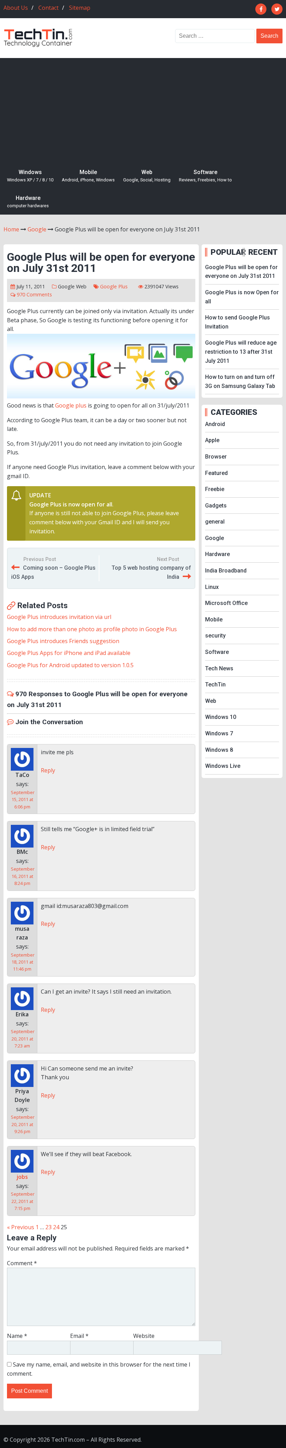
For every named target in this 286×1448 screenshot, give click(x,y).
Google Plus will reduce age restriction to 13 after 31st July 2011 (241, 351)
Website (144, 1336)
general (215, 521)
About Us (15, 8)
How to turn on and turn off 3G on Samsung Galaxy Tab (240, 381)
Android (215, 424)
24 (56, 1227)
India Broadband (226, 570)
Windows (30, 176)
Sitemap (79, 8)
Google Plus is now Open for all (242, 297)
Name (17, 1336)
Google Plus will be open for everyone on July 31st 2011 (241, 272)
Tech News (219, 668)
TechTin (215, 684)
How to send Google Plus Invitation (237, 322)
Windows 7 (219, 733)
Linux (212, 587)
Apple (212, 440)
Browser (216, 456)
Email (79, 1336)
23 (48, 1227)
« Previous (20, 1227)
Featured (216, 473)
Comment (22, 1263)
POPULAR (226, 252)
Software (205, 176)
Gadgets (216, 505)
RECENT (263, 252)
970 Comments (34, 294)
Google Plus (114, 286)
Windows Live (222, 766)
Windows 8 (219, 750)
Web (147, 176)
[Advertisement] (143, 110)
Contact (48, 8)
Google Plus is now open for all (70, 504)
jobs (22, 1177)
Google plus (70, 405)
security (215, 635)
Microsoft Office (226, 603)
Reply (48, 770)
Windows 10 (220, 717)
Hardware (28, 202)
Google (66, 286)
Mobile (88, 176)
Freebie (214, 489)
